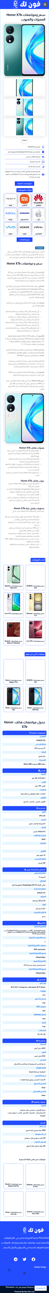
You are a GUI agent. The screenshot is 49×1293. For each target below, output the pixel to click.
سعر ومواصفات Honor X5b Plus (35, 709)
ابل (38, 219)
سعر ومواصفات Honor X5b (13, 709)
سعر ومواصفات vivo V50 (35, 641)
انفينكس (38, 234)
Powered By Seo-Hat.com (24, 1292)
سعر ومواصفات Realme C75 (35, 614)
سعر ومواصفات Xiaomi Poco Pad (35, 1213)
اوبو (10, 205)
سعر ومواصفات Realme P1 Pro (35, 1186)
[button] (45, 4)
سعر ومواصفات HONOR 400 (35, 587)
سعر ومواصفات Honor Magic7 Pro (13, 681)
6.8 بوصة (32, 162)
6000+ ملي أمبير (30, 157)
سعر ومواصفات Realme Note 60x (13, 587)
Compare (39, 248)
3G (31, 167)
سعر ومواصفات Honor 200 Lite (13, 1213)
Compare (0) (41, 1288)
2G (29, 167)
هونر (24, 234)
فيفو (10, 234)
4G (34, 167)
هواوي (38, 205)
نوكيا (10, 219)
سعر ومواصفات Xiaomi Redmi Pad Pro (13, 1185)
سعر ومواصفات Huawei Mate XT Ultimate (13, 642)
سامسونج (24, 219)
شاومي (24, 205)
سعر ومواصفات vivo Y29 (14, 613)
